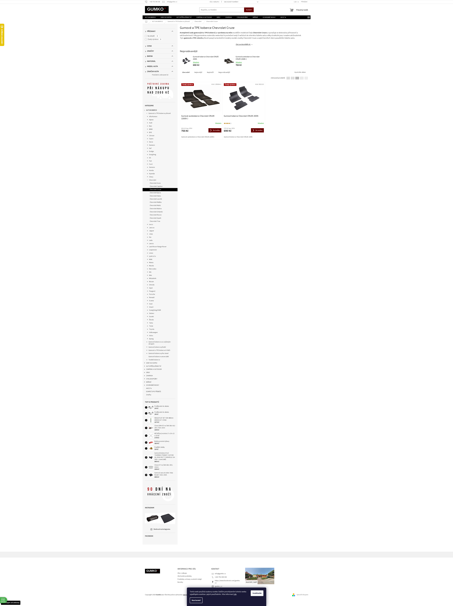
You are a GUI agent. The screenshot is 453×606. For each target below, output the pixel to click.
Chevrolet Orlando (156, 212)
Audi (150, 123)
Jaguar (151, 231)
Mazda (151, 266)
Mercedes (152, 269)
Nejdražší (210, 72)
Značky (148, 395)
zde (235, 594)
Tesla (151, 326)
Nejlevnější (198, 72)
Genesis (152, 167)
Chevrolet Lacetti (156, 199)
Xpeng (151, 339)
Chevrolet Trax (155, 221)
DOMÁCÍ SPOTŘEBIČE (153, 391)
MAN (150, 259)
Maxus (151, 262)
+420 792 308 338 (221, 577)
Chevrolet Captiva (156, 186)
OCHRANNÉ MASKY (152, 385)
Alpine (151, 120)
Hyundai (152, 173)
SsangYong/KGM (155, 310)
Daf (150, 148)
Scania (151, 301)
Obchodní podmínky (231, 2)
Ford (150, 164)
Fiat (150, 161)
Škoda (151, 320)
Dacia (151, 142)
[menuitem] (150, 17)
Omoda (151, 285)
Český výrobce (154, 39)
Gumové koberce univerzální (159, 356)
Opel (151, 288)
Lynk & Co (152, 256)
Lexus (151, 253)
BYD (150, 132)
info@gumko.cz (220, 573)
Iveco (151, 224)
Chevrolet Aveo (155, 183)
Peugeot (152, 291)
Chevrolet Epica (155, 193)
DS (150, 158)
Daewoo (152, 145)
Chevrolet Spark (155, 218)
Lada (150, 240)
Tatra (151, 323)
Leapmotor (153, 250)
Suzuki (151, 316)
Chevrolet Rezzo (156, 215)
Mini (150, 275)
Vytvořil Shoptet (302, 595)
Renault (151, 297)
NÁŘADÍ (148, 382)
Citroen (151, 135)
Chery (151, 177)
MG (150, 272)
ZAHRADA (149, 375)
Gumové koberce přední (157, 347)
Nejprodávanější (224, 72)
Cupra (151, 139)
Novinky (180, 582)
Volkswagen (153, 332)
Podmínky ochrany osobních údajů (190, 579)
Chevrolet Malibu (156, 202)
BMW (151, 129)
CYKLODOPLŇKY (151, 379)
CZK (295, 2)
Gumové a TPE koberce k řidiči (159, 350)
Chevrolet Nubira (156, 208)
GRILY (148, 372)
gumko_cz (218, 586)
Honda (151, 170)
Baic (150, 126)
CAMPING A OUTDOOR (154, 369)
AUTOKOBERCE (151, 110)
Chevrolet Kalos (155, 196)
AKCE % (149, 388)
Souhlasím (257, 593)
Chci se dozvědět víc (243, 44)
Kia (150, 237)
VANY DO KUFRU (151, 363)
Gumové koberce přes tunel (158, 353)
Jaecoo (151, 228)
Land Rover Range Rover (158, 246)
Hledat (249, 10)
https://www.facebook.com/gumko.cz (227, 581)
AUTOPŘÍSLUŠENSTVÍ (153, 366)
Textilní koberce (154, 360)
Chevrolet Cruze (155, 189)
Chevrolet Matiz (155, 205)
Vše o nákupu (214, 2)
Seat (150, 304)
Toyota (151, 329)
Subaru (151, 313)
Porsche (152, 294)
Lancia (151, 243)
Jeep (151, 234)
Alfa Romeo (153, 116)
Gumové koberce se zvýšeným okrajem (160, 343)
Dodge (151, 151)
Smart (151, 307)
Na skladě (153, 36)
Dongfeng (152, 154)
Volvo (151, 335)
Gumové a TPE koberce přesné (160, 113)
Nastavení (196, 600)
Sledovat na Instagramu (161, 529)
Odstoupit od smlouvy (10, 602)
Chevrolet (152, 180)
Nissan (151, 281)
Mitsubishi (152, 278)
